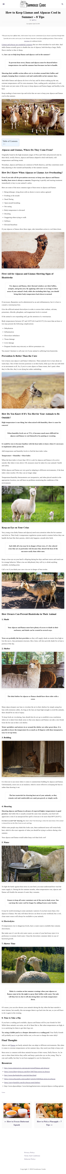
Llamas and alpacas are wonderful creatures (17, 44)
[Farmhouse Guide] (33, 4)
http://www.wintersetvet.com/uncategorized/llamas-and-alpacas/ (26, 1068)
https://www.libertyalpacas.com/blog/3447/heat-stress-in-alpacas (27, 1071)
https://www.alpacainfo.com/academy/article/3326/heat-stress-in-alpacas (29, 1079)
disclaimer (27, 41)
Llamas (3, 1092)
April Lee (34, 20)
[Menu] (3, 4)
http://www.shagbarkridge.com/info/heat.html (20, 1075)
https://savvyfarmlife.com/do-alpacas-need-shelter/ (22, 1082)
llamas (13, 1045)
